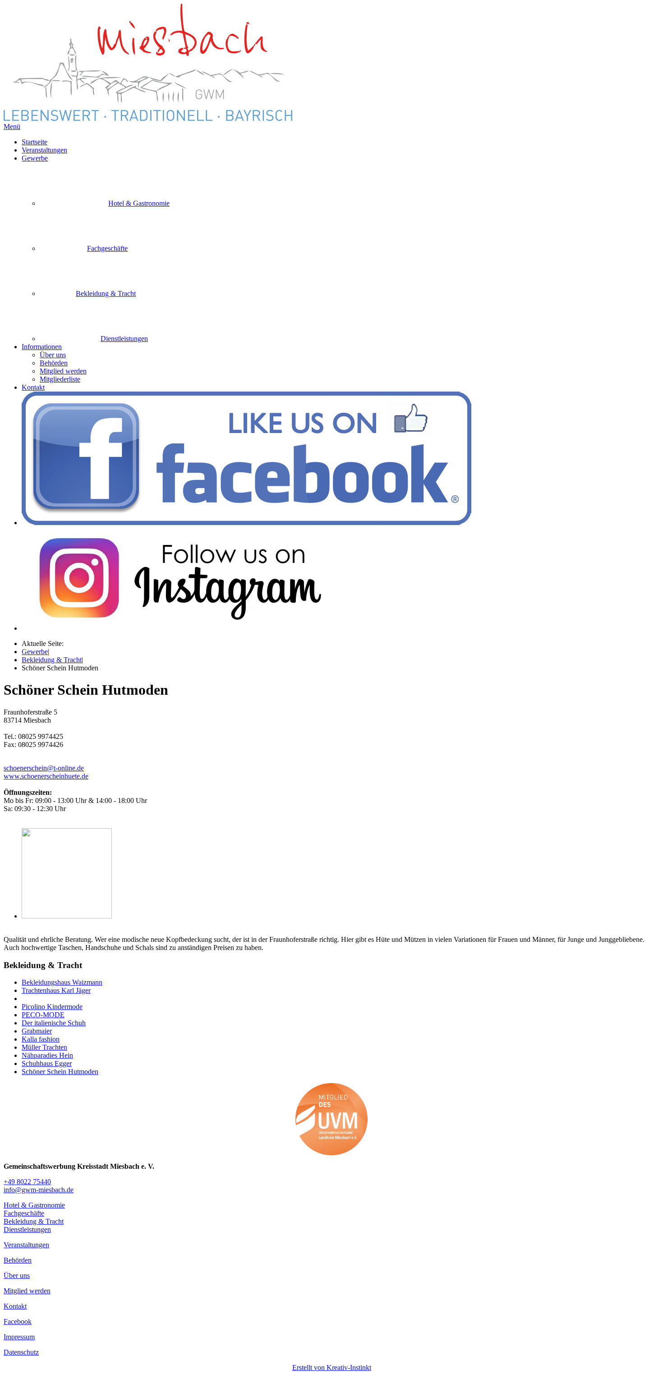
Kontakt (33, 387)
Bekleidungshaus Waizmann (62, 982)
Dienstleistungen (27, 1229)
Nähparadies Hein (47, 1055)
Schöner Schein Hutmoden (60, 1071)
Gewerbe (35, 158)
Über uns (53, 355)
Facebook (18, 1321)
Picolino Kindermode (52, 1006)
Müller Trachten (44, 1047)
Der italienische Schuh (54, 1023)
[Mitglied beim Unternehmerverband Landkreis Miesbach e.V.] (331, 1119)
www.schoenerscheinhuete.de (46, 776)
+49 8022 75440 (27, 1181)
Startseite (34, 142)
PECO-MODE (43, 1015)
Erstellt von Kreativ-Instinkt (331, 1367)
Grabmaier (37, 1031)
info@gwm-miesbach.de (39, 1190)
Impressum (19, 1337)
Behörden (54, 363)
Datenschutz (21, 1352)
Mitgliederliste (60, 379)
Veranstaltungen (44, 150)
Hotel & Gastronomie (34, 1205)
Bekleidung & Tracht (52, 660)
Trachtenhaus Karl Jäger (56, 990)
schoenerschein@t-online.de (44, 768)
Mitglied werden (63, 371)
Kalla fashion (41, 1039)
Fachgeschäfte (24, 1213)
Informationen (42, 347)
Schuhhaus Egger (47, 1063)
